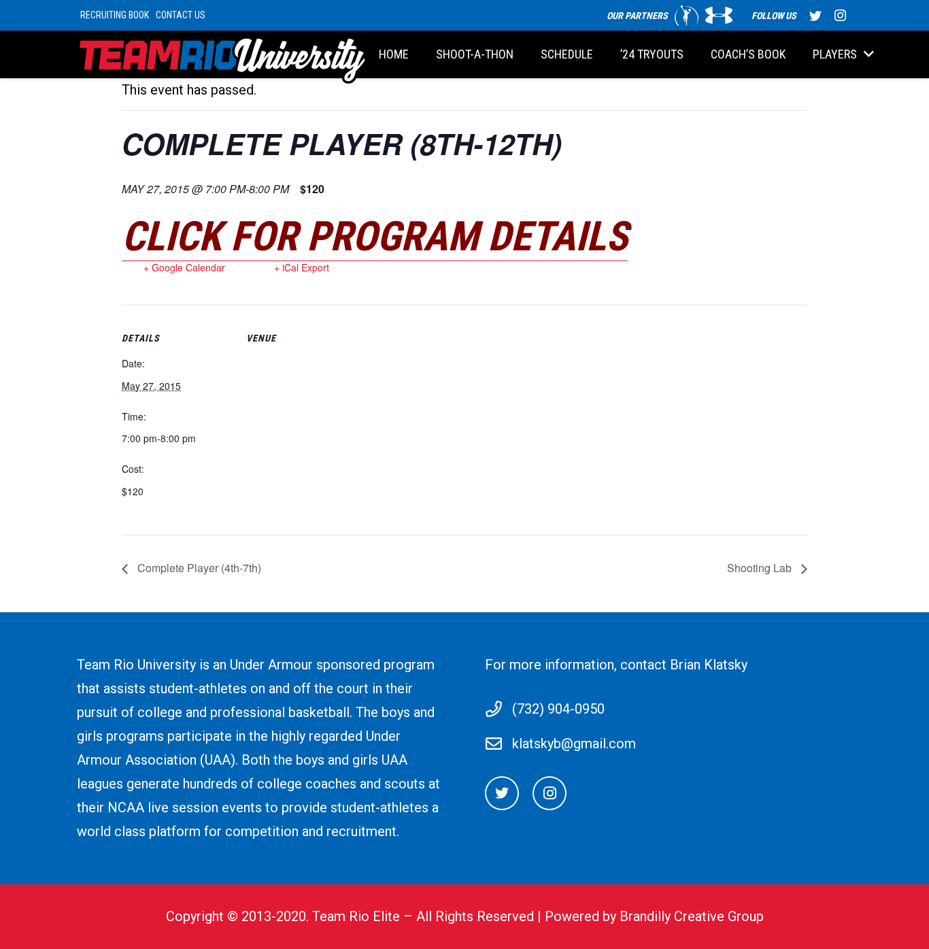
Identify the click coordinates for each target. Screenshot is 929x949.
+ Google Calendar (184, 267)
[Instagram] (840, 15)
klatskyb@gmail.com (574, 743)
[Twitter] (815, 15)
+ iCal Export (301, 267)
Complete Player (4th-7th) (198, 568)
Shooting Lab (760, 568)
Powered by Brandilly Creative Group (654, 916)
